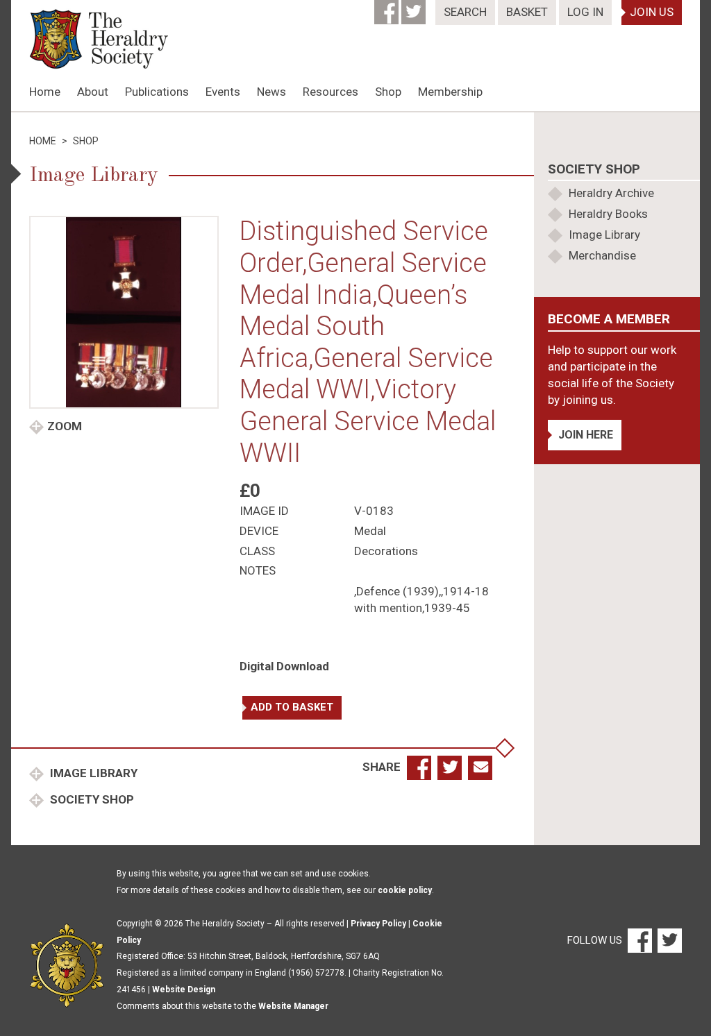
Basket (527, 12)
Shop (388, 92)
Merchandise (602, 255)
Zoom (64, 426)
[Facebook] (387, 8)
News (271, 92)
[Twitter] (414, 8)
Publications (157, 92)
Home (44, 92)
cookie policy (405, 890)
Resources (330, 92)
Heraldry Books (608, 214)
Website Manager (293, 1006)
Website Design (183, 989)
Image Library (92, 773)
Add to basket (292, 707)
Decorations (386, 551)
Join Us (652, 12)
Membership (450, 92)
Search (465, 12)
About (92, 92)
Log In (585, 12)
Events (223, 92)
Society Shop (90, 799)
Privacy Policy (378, 923)
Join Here (585, 434)
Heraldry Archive (611, 193)
